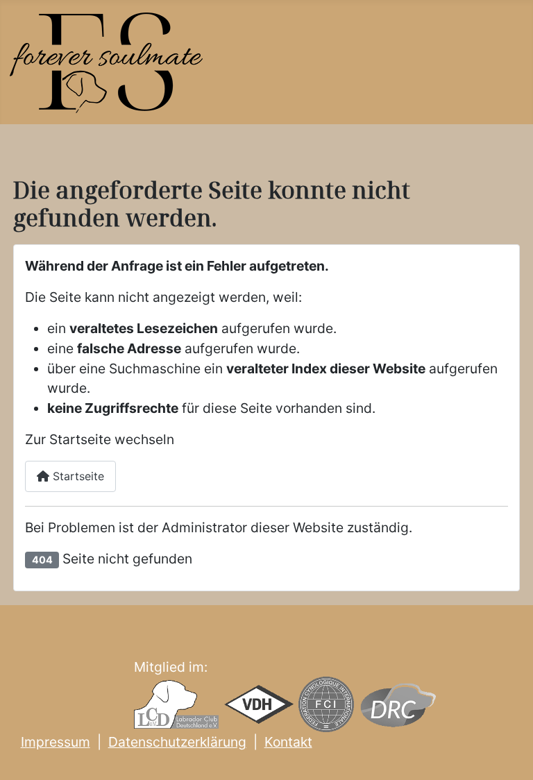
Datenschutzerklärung (177, 742)
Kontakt (288, 742)
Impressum (55, 742)
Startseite (76, 476)
